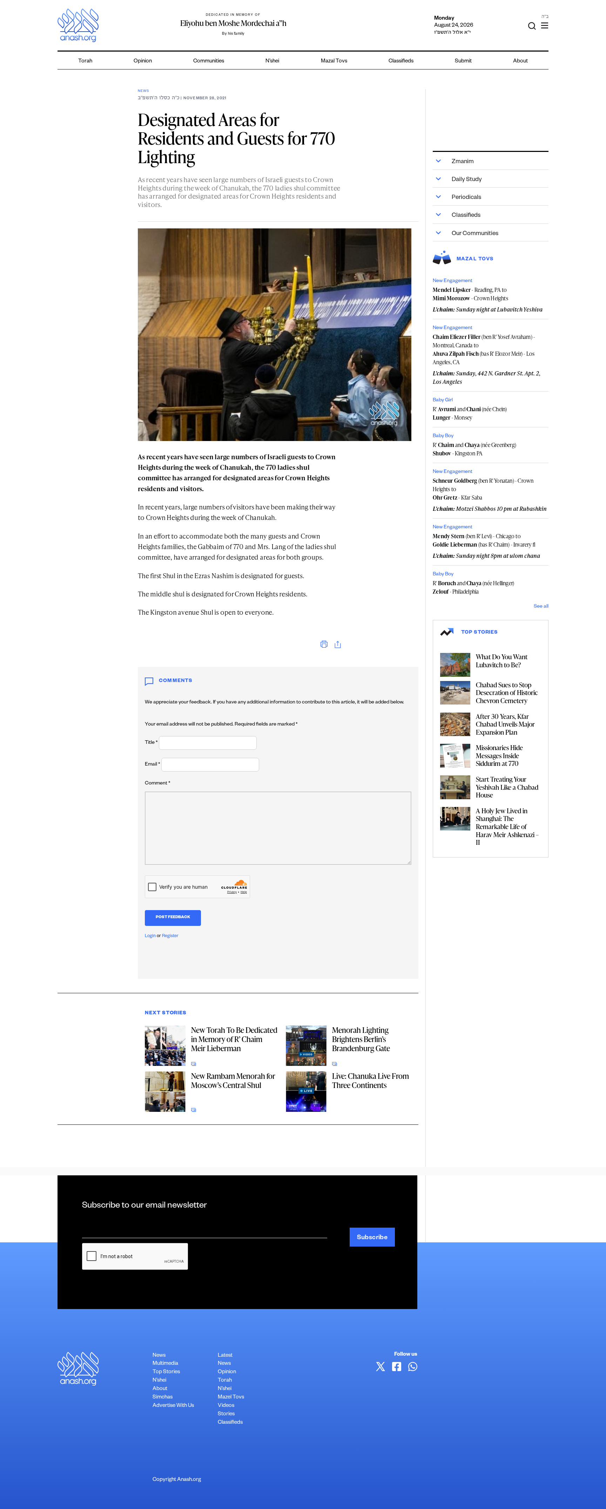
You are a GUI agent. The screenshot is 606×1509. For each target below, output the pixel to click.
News (143, 91)
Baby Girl (443, 400)
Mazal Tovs (334, 62)
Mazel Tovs (231, 1398)
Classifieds (401, 62)
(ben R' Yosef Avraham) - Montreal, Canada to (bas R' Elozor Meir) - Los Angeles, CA (484, 349)
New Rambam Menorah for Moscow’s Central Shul (233, 1080)
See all (541, 607)
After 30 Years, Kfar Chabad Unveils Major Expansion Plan (505, 724)
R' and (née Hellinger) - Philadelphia (473, 587)
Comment (157, 784)
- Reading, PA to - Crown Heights (470, 294)
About (520, 62)
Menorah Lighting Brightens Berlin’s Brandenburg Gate (361, 1039)
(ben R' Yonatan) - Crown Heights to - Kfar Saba (483, 489)
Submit (463, 62)
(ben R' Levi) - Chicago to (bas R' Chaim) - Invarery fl (484, 540)
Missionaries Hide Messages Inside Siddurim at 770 (499, 755)
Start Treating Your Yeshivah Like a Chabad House (507, 787)
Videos (226, 1406)
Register (170, 936)
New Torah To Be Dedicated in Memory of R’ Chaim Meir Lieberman (234, 1039)
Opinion (143, 62)
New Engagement (452, 281)
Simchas (163, 1398)
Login (150, 936)
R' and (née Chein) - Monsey (470, 413)
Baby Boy (443, 436)
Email (152, 765)
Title (151, 743)
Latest (225, 1356)
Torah (85, 62)
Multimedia (165, 1364)
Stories (226, 1414)
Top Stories (166, 1372)
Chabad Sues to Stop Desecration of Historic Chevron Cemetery (507, 692)
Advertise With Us (173, 1406)
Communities (208, 62)
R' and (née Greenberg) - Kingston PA (474, 449)
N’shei (272, 62)
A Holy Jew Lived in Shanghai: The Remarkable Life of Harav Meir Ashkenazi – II (507, 826)
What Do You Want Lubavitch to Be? (501, 660)
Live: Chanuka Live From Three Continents (370, 1080)
